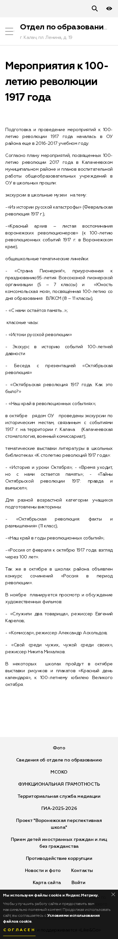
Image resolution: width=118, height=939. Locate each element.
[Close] (113, 894)
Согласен (19, 930)
